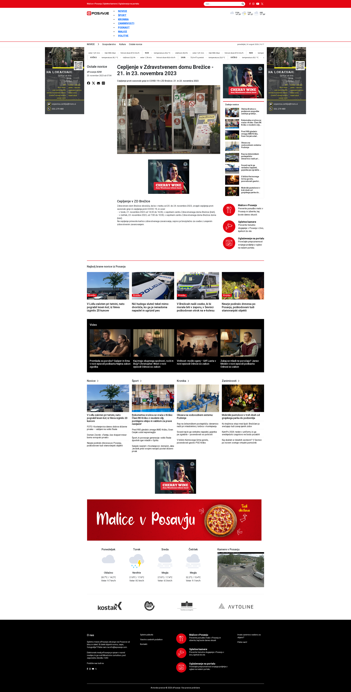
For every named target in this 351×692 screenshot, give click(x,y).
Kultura (122, 44)
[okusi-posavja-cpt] (168, 176)
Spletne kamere (110, 4)
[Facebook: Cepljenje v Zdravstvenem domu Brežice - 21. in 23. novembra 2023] (88, 83)
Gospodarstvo (109, 44)
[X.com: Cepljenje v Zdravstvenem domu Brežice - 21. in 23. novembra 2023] (93, 83)
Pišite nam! (242, 642)
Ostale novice (135, 44)
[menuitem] (122, 11)
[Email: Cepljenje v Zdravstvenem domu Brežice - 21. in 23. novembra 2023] (98, 83)
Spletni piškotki (146, 635)
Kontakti (143, 644)
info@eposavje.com (118, 647)
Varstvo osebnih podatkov (151, 639)
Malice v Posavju (94, 4)
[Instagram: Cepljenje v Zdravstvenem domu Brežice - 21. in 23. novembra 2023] (103, 83)
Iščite (243, 4)
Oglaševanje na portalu (128, 4)
